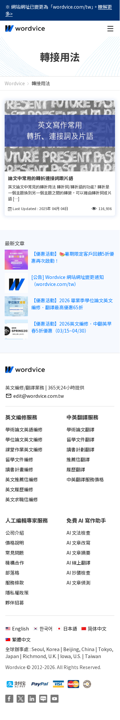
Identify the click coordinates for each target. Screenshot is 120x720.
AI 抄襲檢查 (78, 572)
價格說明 (14, 542)
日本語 (70, 628)
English (20, 628)
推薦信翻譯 (78, 459)
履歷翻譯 (75, 469)
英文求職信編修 (21, 499)
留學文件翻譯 (80, 439)
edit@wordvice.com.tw (38, 395)
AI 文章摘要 (78, 552)
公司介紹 (14, 532)
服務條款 (14, 582)
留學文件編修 (19, 459)
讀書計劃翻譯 (80, 449)
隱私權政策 (17, 592)
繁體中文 (21, 639)
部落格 (12, 572)
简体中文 (97, 628)
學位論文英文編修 (24, 439)
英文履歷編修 (19, 489)
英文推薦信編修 (21, 479)
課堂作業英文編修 (24, 449)
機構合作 (14, 562)
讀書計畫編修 (19, 469)
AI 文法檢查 (78, 532)
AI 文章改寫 (78, 542)
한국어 (46, 628)
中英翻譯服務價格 (85, 479)
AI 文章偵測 (78, 582)
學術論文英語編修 (24, 429)
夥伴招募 (14, 602)
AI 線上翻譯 (78, 562)
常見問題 (14, 552)
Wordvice (15, 83)
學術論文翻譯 (80, 429)
